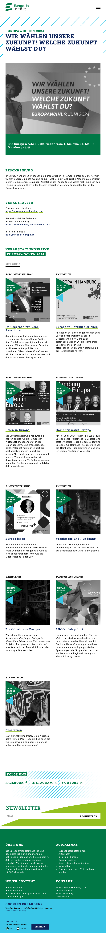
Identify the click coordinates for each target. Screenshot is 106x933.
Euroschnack (15, 887)
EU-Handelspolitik (70, 629)
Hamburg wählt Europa (73, 430)
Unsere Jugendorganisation (74, 863)
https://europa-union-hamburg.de (24, 211)
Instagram (43, 783)
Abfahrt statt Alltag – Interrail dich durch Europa (27, 895)
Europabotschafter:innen (72, 851)
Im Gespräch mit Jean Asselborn (22, 328)
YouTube (71, 783)
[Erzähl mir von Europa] (28, 602)
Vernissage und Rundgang (76, 538)
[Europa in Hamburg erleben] (78, 300)
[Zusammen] (28, 703)
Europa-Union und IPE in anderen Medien (77, 871)
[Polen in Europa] (28, 403)
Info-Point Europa (68, 857)
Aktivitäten (64, 854)
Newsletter (64, 866)
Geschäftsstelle (67, 860)
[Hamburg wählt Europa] (78, 403)
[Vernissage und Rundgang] (78, 511)
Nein (23, 928)
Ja (11, 928)
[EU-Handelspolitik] (78, 602)
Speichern (40, 927)
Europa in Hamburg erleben (77, 327)
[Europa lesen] (28, 511)
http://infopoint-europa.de (20, 234)
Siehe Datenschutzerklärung (16, 911)
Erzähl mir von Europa (23, 629)
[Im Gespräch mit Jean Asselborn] (28, 300)
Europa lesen (15, 538)
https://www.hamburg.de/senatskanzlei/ (28, 224)
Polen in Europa (18, 430)
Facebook (15, 783)
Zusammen (14, 730)
